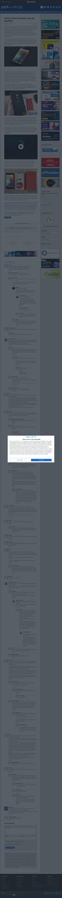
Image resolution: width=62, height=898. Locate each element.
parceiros (20, 441)
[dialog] (31, 449)
